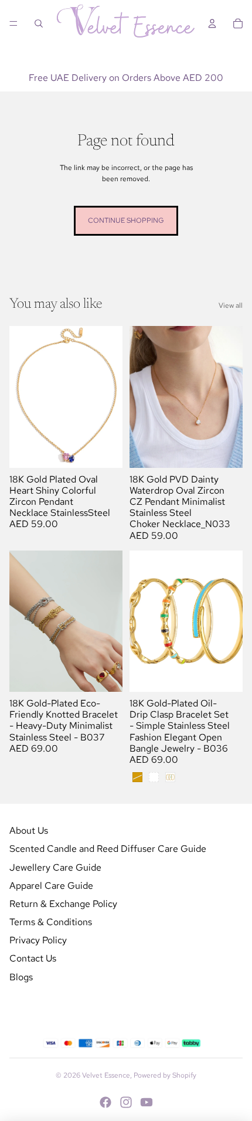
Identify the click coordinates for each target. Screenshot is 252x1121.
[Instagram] (126, 1102)
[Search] (39, 23)
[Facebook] (105, 1102)
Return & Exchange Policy (63, 904)
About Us (28, 830)
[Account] (212, 23)
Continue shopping (126, 220)
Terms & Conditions (50, 922)
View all (231, 305)
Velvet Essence (106, 1075)
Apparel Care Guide (51, 885)
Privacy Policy (38, 940)
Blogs (21, 977)
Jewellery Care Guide (55, 867)
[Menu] (13, 23)
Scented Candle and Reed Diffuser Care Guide (107, 849)
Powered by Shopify (165, 1075)
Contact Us (32, 958)
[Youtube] (146, 1102)
